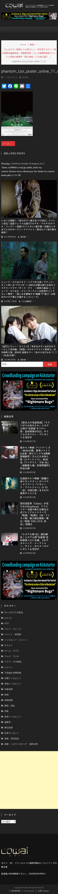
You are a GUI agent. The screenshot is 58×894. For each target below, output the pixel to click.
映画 (6, 694)
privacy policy (29, 891)
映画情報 (8, 700)
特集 (6, 711)
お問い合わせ (43, 891)
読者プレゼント (11, 733)
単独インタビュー (12, 683)
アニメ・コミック (12, 628)
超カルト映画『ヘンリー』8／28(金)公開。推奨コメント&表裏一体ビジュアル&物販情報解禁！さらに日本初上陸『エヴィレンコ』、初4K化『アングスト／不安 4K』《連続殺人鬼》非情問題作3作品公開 (35, 458)
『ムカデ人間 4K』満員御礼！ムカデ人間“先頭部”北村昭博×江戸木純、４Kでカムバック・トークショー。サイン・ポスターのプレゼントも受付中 (34, 541)
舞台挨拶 (8, 727)
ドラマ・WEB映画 (12, 661)
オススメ (8, 645)
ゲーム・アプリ (11, 650)
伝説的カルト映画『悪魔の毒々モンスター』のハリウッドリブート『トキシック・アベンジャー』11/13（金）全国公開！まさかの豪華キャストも (34, 485)
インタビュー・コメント (15, 639)
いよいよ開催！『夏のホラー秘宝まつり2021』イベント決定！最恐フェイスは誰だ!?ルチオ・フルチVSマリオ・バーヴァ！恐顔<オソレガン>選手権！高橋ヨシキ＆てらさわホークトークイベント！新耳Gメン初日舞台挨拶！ (28, 226)
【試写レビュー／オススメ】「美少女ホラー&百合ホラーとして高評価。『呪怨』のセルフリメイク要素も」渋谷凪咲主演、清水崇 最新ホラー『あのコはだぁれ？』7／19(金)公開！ (29, 350)
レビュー (8, 667)
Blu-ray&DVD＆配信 (13, 612)
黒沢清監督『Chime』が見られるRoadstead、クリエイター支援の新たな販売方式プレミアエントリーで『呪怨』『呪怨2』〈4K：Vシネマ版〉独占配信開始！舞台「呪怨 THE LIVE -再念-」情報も (35, 513)
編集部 (7, 722)
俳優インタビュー (12, 678)
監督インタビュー (12, 716)
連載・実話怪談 (11, 738)
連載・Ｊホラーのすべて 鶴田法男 (21, 744)
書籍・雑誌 (9, 705)
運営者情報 (15, 891)
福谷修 (25, 77)
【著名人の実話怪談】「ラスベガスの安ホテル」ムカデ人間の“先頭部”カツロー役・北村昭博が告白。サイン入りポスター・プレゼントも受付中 (35, 430)
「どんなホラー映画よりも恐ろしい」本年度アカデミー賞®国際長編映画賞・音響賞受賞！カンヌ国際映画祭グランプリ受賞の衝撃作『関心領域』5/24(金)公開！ (10, 143)
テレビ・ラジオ (11, 656)
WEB (6, 623)
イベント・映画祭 (12, 634)
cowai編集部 (26, 301)
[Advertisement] (29, 780)
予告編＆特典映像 (12, 672)
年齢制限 (8, 689)
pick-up (8, 617)
